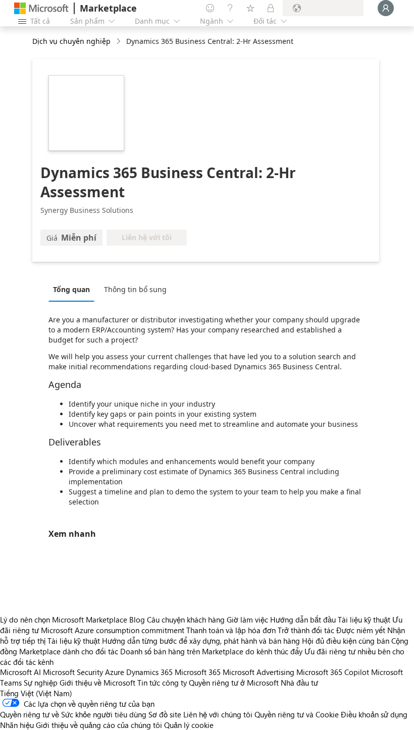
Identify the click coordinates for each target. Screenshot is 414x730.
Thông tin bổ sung (135, 289)
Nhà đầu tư (299, 683)
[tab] (73, 289)
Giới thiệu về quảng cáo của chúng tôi (99, 725)
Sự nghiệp (41, 683)
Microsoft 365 (198, 672)
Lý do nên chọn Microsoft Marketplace (63, 619)
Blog (137, 619)
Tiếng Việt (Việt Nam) (36, 693)
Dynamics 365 (149, 672)
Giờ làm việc (247, 619)
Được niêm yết (360, 630)
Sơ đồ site (164, 714)
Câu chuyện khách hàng (186, 619)
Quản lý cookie (189, 725)
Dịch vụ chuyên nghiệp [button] (71, 41)
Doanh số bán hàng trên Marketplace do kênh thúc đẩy (211, 651)
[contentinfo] (119, 41)
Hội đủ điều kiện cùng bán (345, 641)
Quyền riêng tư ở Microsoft (234, 683)
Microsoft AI (20, 672)
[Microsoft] (41, 8)
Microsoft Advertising (258, 672)
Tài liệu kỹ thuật (364, 619)
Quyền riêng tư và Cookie (296, 714)
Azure (114, 672)
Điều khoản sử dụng (374, 714)
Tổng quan (71, 289)
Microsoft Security (73, 672)
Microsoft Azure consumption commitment (113, 630)
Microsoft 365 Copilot (332, 672)
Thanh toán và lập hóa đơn (231, 630)
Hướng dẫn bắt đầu (303, 619)
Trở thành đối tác (306, 630)
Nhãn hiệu (17, 725)
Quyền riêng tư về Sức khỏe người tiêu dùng (73, 714)
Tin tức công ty (162, 683)
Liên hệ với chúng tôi (217, 714)
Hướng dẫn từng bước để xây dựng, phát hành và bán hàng (201, 641)
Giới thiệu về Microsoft (97, 683)
